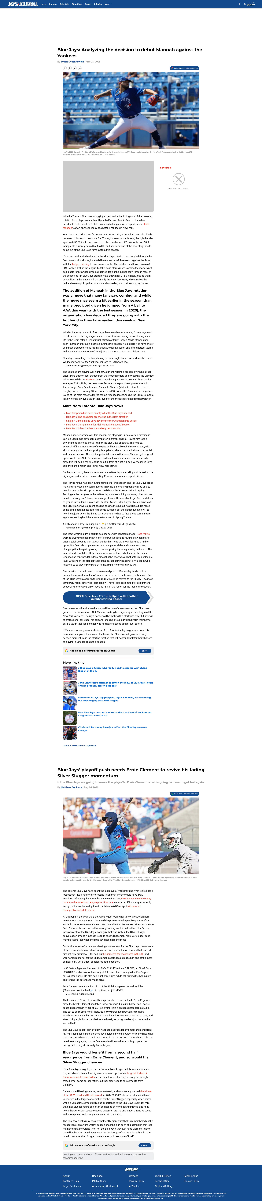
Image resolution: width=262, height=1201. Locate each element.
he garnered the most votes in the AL (123, 954)
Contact (133, 1175)
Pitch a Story (99, 1181)
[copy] (80, 68)
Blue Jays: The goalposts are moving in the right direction (97, 416)
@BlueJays (69, 990)
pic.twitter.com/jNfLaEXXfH (109, 990)
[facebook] (239, 4)
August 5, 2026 (86, 993)
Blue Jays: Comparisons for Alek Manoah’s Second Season (98, 424)
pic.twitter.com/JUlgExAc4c (120, 524)
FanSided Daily (71, 1181)
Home (66, 745)
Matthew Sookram (71, 787)
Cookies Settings (164, 1186)
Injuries (98, 4)
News (43, 4)
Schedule (64, 4)
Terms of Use (162, 1181)
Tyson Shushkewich (72, 61)
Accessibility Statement (105, 1186)
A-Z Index (134, 1186)
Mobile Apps (191, 1175)
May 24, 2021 (107, 365)
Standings (77, 4)
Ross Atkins (143, 533)
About (66, 1175)
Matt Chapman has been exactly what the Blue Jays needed (99, 413)
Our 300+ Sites (163, 1175)
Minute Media (48, 1193)
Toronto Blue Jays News (84, 745)
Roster (88, 4)
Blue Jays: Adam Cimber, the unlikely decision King (93, 428)
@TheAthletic (120, 362)
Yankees (90, 379)
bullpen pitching (80, 264)
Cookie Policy (191, 1181)
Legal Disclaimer (72, 1186)
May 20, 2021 (105, 527)
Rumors (53, 4)
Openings (97, 1175)
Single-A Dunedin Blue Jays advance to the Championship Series (101, 420)
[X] (245, 4)
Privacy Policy (136, 1181)
